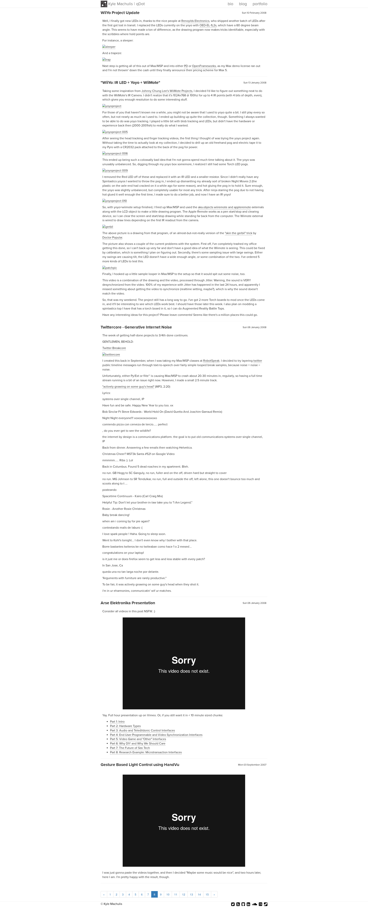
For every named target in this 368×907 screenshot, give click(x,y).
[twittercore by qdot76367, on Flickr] (111, 354)
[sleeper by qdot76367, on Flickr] (108, 47)
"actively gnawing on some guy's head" (128, 387)
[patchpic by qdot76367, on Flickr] (109, 268)
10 (167, 894)
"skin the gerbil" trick (238, 233)
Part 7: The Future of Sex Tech (130, 748)
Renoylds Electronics (195, 21)
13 (191, 894)
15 (207, 894)
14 (199, 894)
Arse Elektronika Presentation (128, 602)
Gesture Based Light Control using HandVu (140, 764)
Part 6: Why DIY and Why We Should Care (137, 743)
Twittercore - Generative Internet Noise (136, 327)
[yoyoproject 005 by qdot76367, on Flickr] (115, 132)
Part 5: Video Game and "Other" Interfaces (138, 739)
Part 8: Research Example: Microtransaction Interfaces (146, 752)
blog (243, 3)
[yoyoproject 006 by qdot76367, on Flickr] (115, 153)
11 (175, 894)
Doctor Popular (112, 237)
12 (183, 894)
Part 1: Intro (117, 722)
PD (186, 66)
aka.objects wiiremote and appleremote (224, 207)
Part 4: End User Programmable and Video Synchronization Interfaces (156, 735)
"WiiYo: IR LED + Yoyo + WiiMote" (130, 82)
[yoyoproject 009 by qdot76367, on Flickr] (115, 171)
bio (230, 3)
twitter (257, 361)
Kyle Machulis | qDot (126, 3)
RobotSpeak (211, 361)
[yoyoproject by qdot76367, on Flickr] (111, 106)
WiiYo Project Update (120, 12)
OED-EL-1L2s (208, 25)
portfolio (260, 3)
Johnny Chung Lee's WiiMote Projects (166, 91)
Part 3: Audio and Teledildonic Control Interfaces (142, 730)
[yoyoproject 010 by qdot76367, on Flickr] (114, 201)
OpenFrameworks (204, 66)
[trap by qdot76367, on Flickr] (106, 60)
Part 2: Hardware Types (125, 726)
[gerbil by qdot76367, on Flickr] (107, 227)
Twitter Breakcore (114, 348)
